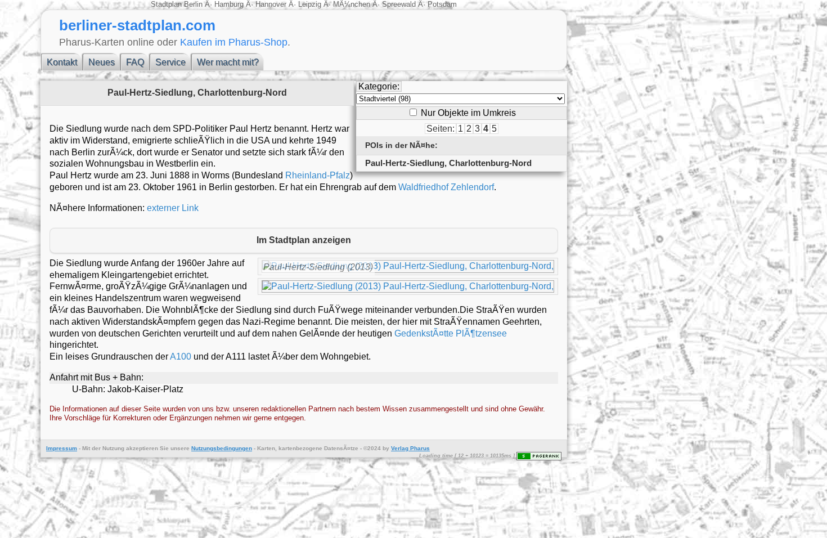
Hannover (271, 4)
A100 (180, 356)
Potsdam (441, 4)
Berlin (194, 4)
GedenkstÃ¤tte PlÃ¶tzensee (450, 333)
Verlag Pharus (410, 448)
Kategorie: (378, 86)
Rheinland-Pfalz (317, 175)
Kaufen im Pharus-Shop (233, 42)
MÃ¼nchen (351, 4)
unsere (180, 448)
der (96, 448)
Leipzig (309, 4)
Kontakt (62, 62)
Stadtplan (167, 4)
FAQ (135, 62)
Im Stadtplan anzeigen (304, 240)
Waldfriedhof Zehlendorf (446, 187)
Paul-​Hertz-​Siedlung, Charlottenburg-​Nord (448, 163)
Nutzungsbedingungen (221, 448)
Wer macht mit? (228, 62)
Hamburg (229, 4)
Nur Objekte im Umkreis (467, 113)
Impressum (61, 448)
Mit (86, 448)
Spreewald (399, 4)
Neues (101, 62)
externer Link (173, 208)
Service (170, 62)
